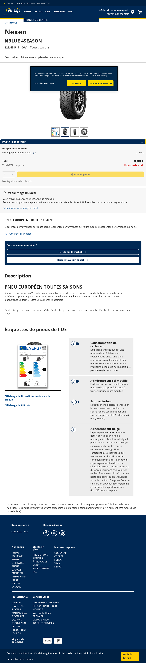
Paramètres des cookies (45, 83)
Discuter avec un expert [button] (70, 259)
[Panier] (140, 12)
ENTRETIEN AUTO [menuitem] (63, 11)
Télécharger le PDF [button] (15, 405)
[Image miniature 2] (65, 132)
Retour (13, 22)
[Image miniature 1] (55, 132)
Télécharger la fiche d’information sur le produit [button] (27, 398)
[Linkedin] (54, 533)
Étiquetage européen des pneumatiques (42, 57)
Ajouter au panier (80, 174)
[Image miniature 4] (84, 132)
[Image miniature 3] (74, 132)
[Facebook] (46, 533)
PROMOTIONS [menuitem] (42, 11)
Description (11, 57)
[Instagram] (62, 533)
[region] (74, 78)
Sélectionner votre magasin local (20, 208)
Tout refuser (76, 83)
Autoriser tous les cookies (101, 83)
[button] (34, 153)
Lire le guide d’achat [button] (70, 252)
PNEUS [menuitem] (27, 11)
